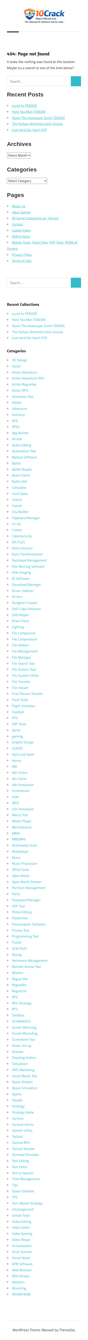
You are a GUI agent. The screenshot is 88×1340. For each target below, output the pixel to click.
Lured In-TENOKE (24, 105)
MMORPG (19, 839)
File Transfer (21, 681)
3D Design (19, 360)
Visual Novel (21, 1257)
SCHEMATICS (21, 1021)
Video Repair (21, 1239)
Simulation (20, 1063)
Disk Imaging (21, 572)
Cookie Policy (21, 230)
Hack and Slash (23, 754)
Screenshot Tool (23, 1039)
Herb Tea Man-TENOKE (29, 111)
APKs (16, 426)
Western (18, 1282)
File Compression (24, 639)
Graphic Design (23, 742)
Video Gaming (22, 1233)
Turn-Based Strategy (27, 1203)
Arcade (17, 439)
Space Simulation (24, 1088)
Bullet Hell (19, 481)
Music (16, 857)
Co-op (16, 523)
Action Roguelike (24, 384)
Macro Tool (20, 815)
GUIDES (17, 748)
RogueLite (19, 991)
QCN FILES (19, 948)
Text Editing (20, 1160)
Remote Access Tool (26, 966)
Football (18, 712)
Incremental (20, 790)
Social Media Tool (24, 1076)
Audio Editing (21, 445)
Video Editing (21, 1221)
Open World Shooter (27, 881)
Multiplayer (20, 851)
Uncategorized (22, 1209)
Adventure (19, 408)
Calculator (19, 487)
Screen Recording (24, 1033)
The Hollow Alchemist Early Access (37, 123)
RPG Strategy (22, 1003)
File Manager (21, 657)
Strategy (18, 1106)
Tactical (17, 1136)
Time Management (26, 1179)
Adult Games (21, 212)
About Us (18, 206)
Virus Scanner (22, 1251)
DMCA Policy (21, 236)
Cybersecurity (22, 536)
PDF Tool (18, 906)
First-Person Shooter (27, 693)
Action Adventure (24, 372)
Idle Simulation (23, 784)
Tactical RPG (21, 1142)
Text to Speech (22, 1173)
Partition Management (28, 887)
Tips (15, 1185)
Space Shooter (22, 1082)
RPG (15, 997)
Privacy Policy (22, 254)
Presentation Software (29, 924)
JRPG (15, 803)
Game (16, 730)
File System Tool (24, 669)
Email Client (20, 621)
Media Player (21, 821)
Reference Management (30, 960)
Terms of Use (21, 260)
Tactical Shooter (23, 1148)
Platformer (20, 918)
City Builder (20, 511)
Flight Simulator (23, 706)
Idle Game (19, 778)
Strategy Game (23, 1112)
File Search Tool (23, 663)
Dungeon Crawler (24, 602)
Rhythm (17, 972)
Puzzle (17, 942)
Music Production (24, 863)
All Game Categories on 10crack (35, 218)
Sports (16, 1094)
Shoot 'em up (21, 1045)
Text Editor (20, 1167)
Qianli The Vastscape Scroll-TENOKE (38, 118)
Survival (18, 1118)
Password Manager (26, 900)
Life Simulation (23, 809)
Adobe (16, 402)
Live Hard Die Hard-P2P (29, 130)
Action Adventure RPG (28, 378)
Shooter (18, 1051)
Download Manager (26, 584)
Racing (17, 954)
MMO (16, 833)
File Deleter (20, 645)
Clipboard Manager (26, 518)
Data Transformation (27, 554)
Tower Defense (23, 1191)
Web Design (21, 1276)
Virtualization (22, 1245)
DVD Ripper (20, 615)
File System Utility (25, 675)
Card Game (20, 493)
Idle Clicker (20, 772)
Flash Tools (20, 699)
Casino (17, 499)
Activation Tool (22, 396)
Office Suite (20, 869)
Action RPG (20, 390)
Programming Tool (25, 936)
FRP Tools (19, 724)
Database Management (29, 560)
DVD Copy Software (26, 608)
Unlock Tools (21, 1215)
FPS (15, 718)
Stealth (17, 1100)
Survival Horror (23, 1124)
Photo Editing (22, 912)
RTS (15, 1009)
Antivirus (18, 414)
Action (16, 366)
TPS (15, 1197)
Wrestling (19, 1288)
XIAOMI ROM (21, 1294)
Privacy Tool (20, 930)
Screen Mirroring (24, 1027)
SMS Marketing (23, 1069)
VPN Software (22, 1264)
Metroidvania (22, 827)
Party (16, 894)
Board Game (21, 475)
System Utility (22, 1130)
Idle (14, 766)
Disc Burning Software (28, 566)
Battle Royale (22, 469)
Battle (16, 463)
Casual (17, 505)
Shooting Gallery (24, 1057)
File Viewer (20, 687)
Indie (15, 796)
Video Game (21, 1227)
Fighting (18, 627)
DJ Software (21, 578)
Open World (20, 875)
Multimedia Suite (24, 845)
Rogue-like (20, 979)
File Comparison (24, 633)
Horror (16, 760)
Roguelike (19, 984)
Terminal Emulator (25, 1154)
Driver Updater (23, 590)
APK (15, 420)
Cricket (17, 530)
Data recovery (22, 548)
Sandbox (18, 1015)
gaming (17, 736)
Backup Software (24, 457)
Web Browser (22, 1270)
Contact (17, 224)
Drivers (17, 596)
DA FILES (18, 542)
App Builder (20, 433)
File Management (25, 651)
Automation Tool (24, 451)
